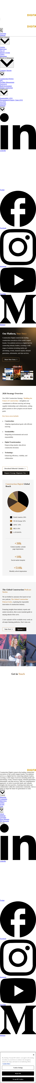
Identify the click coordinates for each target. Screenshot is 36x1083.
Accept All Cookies (18, 1079)
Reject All (18, 1073)
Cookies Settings (18, 1067)
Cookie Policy (6, 1063)
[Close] (33, 1055)
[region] (18, 1067)
